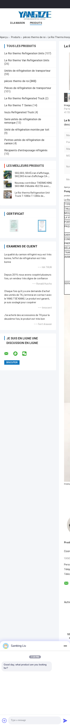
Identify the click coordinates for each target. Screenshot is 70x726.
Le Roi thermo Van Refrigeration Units (26, 60)
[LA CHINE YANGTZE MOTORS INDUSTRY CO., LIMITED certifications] (14, 226)
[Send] (65, 720)
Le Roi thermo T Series (18, 105)
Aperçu (4, 37)
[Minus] (65, 646)
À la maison (17, 23)
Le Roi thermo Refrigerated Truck (24, 98)
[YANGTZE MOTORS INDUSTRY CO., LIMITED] (35, 15)
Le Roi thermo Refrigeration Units (24, 53)
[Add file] (4, 720)
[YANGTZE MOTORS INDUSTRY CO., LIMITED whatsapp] (17, 353)
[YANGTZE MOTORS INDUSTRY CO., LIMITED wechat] (26, 353)
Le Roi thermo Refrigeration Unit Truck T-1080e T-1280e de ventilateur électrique (32, 196)
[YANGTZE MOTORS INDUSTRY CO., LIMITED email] (8, 353)
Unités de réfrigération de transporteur (27, 70)
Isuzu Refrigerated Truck (19, 112)
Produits (36, 23)
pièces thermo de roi (34, 37)
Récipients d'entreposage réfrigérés (25, 150)
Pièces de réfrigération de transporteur (27, 88)
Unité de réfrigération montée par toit (26, 129)
